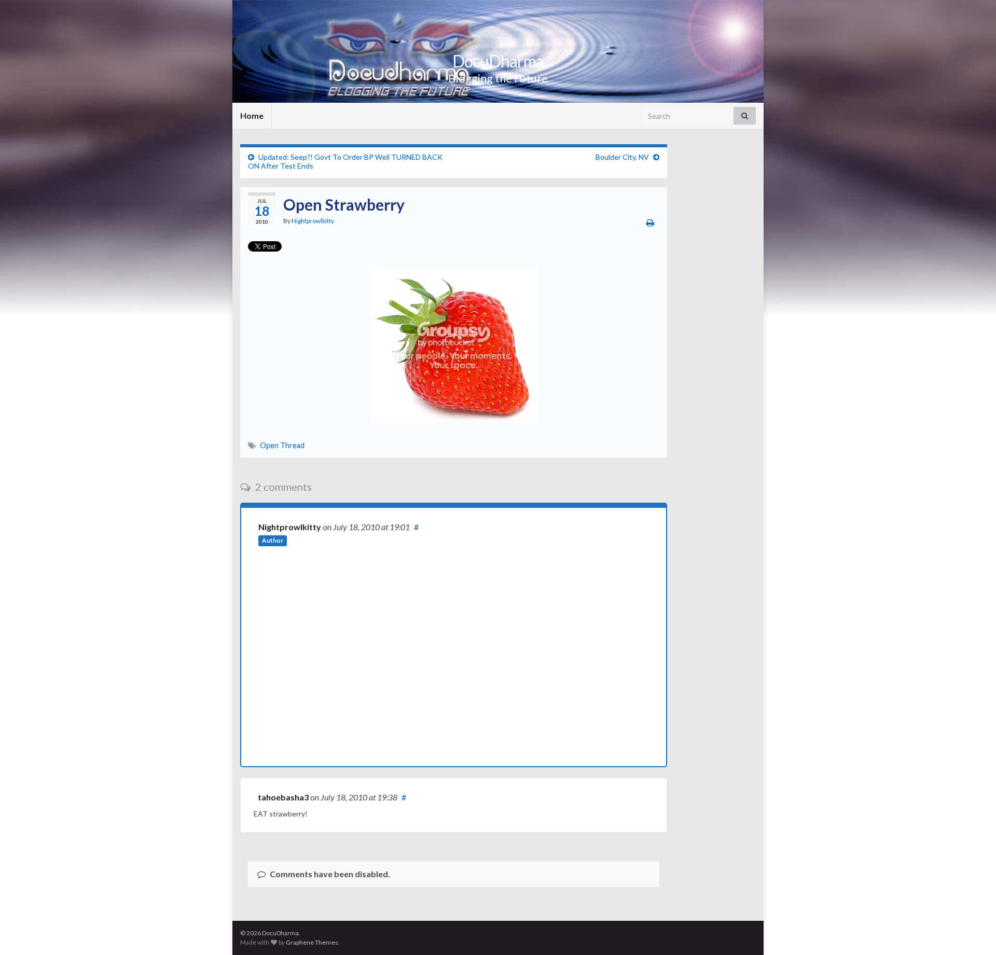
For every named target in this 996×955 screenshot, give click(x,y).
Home (252, 115)
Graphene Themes (312, 942)
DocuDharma (498, 61)
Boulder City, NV (622, 157)
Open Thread (282, 445)
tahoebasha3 (283, 797)
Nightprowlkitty (313, 221)
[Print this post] (650, 222)
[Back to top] (973, 932)
